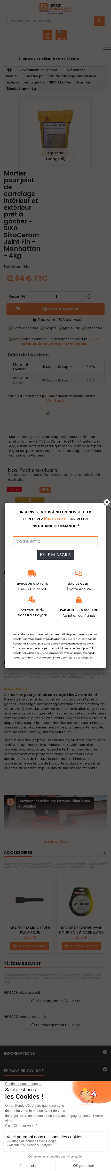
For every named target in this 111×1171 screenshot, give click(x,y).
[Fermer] (106, 502)
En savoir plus (35, 643)
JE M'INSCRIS (57, 555)
